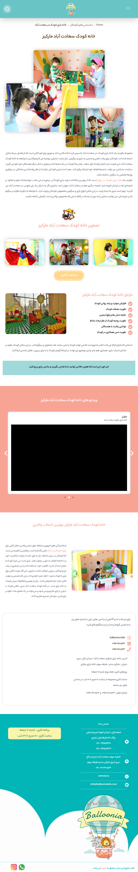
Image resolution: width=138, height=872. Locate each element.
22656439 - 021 (103, 749)
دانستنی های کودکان (81, 25)
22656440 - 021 (103, 743)
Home (99, 25)
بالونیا (104, 868)
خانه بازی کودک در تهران (109, 180)
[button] (69, 276)
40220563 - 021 (103, 768)
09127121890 (103, 776)
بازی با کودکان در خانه (56, 551)
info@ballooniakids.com (103, 784)
